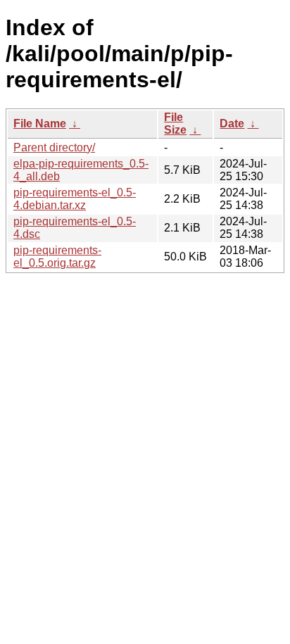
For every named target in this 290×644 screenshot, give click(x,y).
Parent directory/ (54, 147)
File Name (39, 124)
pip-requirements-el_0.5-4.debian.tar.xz (74, 199)
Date (232, 124)
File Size (175, 123)
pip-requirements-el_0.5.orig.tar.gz (57, 256)
